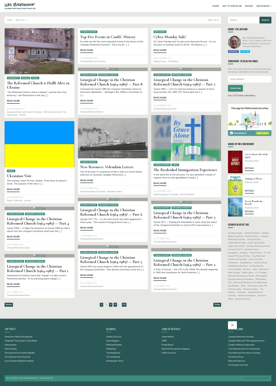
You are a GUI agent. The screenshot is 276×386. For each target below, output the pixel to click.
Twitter (245, 51)
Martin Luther (247, 272)
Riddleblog (111, 349)
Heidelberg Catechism (237, 266)
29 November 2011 (89, 58)
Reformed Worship (108, 75)
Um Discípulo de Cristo (238, 365)
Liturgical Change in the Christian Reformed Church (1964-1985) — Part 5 (184, 215)
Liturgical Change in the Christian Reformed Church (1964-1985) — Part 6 (111, 212)
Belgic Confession (15, 200)
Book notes (160, 32)
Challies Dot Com (113, 337)
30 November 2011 (16, 109)
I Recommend (10, 345)
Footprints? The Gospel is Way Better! (21, 341)
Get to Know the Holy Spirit (256, 156)
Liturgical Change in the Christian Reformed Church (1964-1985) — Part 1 (37, 268)
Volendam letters (114, 191)
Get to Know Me (232, 6)
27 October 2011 (162, 238)
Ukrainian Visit (19, 175)
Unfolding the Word (114, 361)
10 (124, 304)
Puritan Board (167, 345)
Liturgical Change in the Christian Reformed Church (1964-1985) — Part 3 (111, 259)
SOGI (243, 286)
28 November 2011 (162, 58)
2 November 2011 (88, 236)
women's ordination (247, 295)
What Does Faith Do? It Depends (19, 337)
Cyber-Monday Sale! (170, 36)
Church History (88, 32)
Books (249, 6)
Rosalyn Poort (262, 378)
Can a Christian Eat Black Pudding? (19, 361)
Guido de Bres (260, 262)
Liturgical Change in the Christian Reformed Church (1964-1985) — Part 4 (38, 221)
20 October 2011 (15, 292)
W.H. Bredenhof (187, 194)
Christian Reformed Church (91, 112)
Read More (256, 46)
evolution (244, 252)
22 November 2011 (89, 108)
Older (217, 304)
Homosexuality (234, 269)
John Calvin (264, 269)
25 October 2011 (88, 283)
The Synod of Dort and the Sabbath (19, 353)
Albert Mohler (168, 337)
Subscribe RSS (46, 378)
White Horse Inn (169, 353)
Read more (13, 100)
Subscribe (235, 88)
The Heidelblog (113, 357)
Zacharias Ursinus (242, 299)
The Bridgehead (113, 353)
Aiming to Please (253, 178)
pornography (261, 276)
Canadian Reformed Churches (93, 61)
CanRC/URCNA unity (237, 243)
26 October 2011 (15, 244)
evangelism (233, 252)
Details (249, 168)
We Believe (173, 61)
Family (175, 165)
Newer (9, 304)
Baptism (265, 233)
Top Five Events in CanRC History (108, 36)
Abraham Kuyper (235, 233)
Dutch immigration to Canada (166, 194)
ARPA (164, 341)
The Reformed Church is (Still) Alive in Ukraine (38, 85)
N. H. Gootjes (261, 272)
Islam (255, 269)
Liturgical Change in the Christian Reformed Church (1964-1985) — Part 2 (184, 262)
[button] (26, 20)
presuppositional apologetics (241, 279)
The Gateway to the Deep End (17, 357)
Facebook (233, 51)
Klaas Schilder (234, 272)
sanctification (233, 286)
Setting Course (160, 61)
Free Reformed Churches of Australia (244, 353)
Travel (35, 78)
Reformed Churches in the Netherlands (250, 282)
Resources (263, 6)
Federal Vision (256, 252)
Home (215, 6)
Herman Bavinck (256, 266)
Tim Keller (241, 292)
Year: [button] (20, 20)
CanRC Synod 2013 (236, 246)
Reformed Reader (114, 345)
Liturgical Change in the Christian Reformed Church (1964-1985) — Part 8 (111, 82)
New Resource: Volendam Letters (106, 166)
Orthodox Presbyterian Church (241, 276)
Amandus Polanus (252, 233)
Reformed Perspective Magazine (176, 349)
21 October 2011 (162, 286)
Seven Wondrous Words (253, 202)
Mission (25, 78)
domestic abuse (251, 249)
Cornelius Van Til (235, 249)
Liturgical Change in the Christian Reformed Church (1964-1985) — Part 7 (184, 82)
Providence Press (236, 357)
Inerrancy (247, 269)
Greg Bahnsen (246, 262)
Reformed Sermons (236, 361)
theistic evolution (250, 289)
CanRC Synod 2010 (256, 243)
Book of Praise (252, 236)
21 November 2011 (162, 105)
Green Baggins (112, 341)
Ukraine (22, 115)
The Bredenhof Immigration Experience (185, 169)
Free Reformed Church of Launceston (244, 349)
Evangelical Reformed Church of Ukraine (24, 112)
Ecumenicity (13, 78)
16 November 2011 (162, 191)
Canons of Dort (253, 239)
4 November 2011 (15, 197)
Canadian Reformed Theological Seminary (246, 341)
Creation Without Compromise (241, 345)
